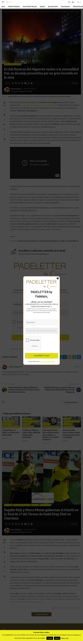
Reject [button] (57, 638)
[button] (3, 2)
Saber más (65, 638)
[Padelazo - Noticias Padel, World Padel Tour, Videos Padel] (9, 2)
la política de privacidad (47, 361)
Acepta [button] (50, 638)
